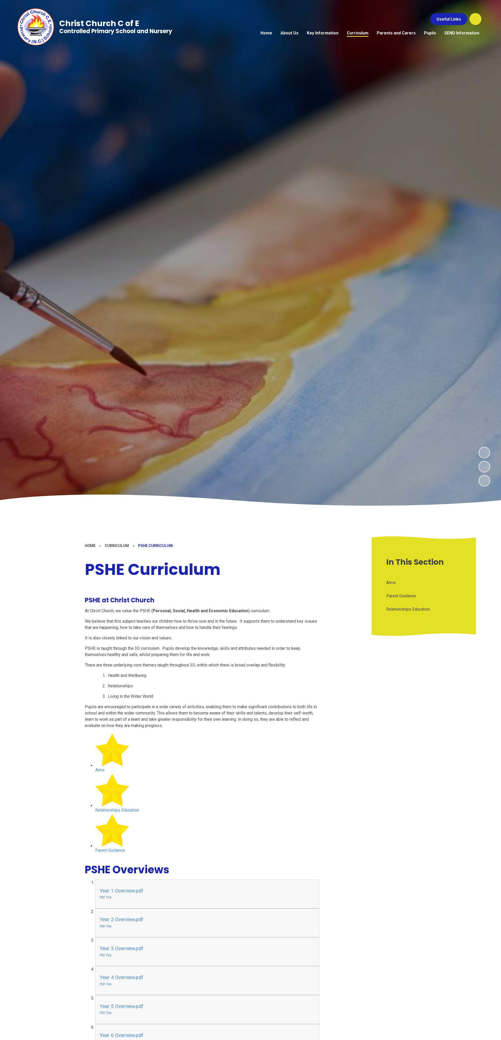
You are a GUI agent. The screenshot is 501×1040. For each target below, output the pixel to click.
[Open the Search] (475, 19)
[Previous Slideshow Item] (484, 466)
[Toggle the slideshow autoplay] (484, 480)
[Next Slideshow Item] (484, 452)
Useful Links (449, 19)
